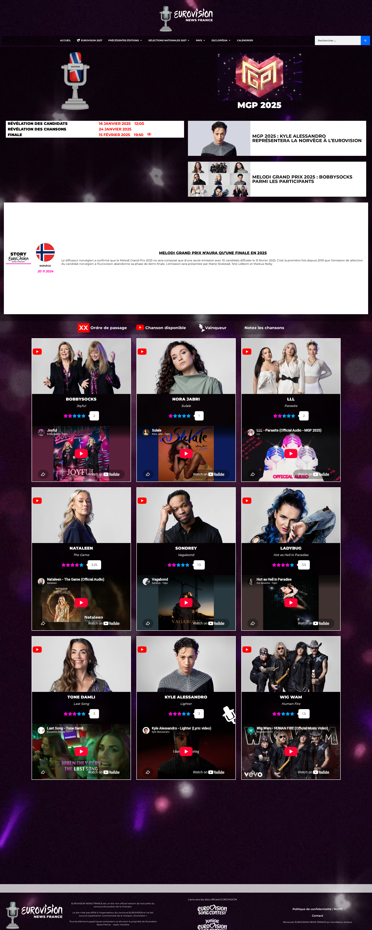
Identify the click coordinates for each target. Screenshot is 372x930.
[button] (6, 257)
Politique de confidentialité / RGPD (318, 909)
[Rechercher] (365, 40)
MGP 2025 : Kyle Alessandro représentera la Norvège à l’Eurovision (307, 138)
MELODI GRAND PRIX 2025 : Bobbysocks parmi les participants (302, 179)
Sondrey (186, 548)
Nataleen (81, 548)
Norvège (45, 265)
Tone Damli (81, 697)
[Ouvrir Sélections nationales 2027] (188, 40)
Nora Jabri (186, 399)
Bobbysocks (81, 399)
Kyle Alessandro (186, 697)
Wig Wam (291, 697)
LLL (291, 399)
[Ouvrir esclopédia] (229, 40)
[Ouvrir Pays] (204, 40)
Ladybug (290, 548)
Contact (317, 915)
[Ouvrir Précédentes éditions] (141, 40)
